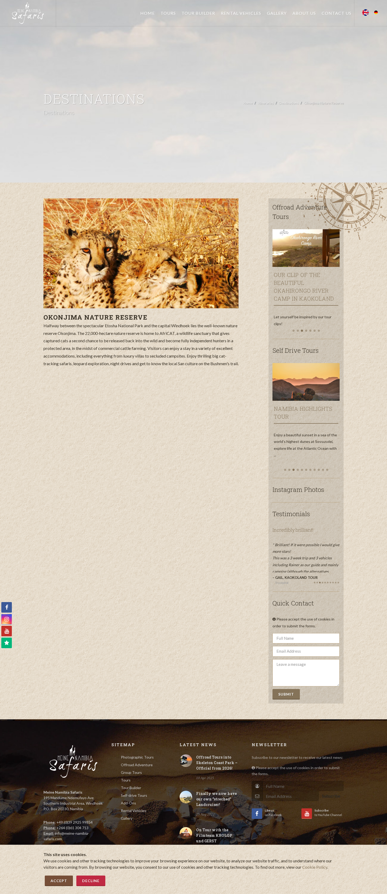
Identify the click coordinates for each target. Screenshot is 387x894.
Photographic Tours (137, 757)
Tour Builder (131, 787)
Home (247, 103)
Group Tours (131, 772)
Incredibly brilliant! (291, 530)
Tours (126, 780)
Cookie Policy (314, 866)
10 (338, 582)
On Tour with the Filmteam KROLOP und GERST (214, 835)
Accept (59, 880)
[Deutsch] (376, 11)
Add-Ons (128, 803)
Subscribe (331, 795)
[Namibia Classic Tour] (312, 380)
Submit (286, 694)
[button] (293, 331)
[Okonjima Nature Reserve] (141, 253)
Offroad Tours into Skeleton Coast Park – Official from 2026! (216, 763)
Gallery (126, 818)
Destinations (289, 103)
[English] (365, 11)
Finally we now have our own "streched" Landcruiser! (216, 799)
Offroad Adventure (137, 765)
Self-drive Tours (134, 795)
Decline (91, 880)
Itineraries (266, 103)
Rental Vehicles (133, 810)
